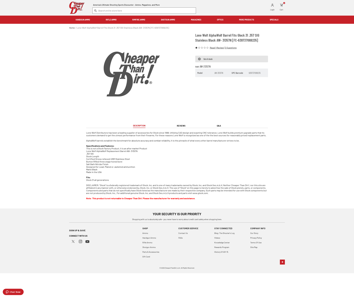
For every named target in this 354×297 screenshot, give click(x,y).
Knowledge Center (222, 242)
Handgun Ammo (149, 238)
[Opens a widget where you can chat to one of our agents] (13, 292)
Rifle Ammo (147, 242)
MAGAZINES (196, 20)
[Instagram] (80, 241)
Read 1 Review (217, 47)
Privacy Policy (256, 238)
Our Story (254, 233)
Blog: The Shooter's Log (224, 233)
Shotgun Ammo (149, 247)
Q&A (219, 125)
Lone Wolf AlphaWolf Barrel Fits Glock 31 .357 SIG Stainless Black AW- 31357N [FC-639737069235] (123, 27)
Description (139, 125)
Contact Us (183, 233)
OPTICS (220, 20)
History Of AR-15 (221, 252)
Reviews (181, 125)
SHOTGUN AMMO (168, 20)
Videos (217, 238)
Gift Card (146, 256)
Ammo (145, 233)
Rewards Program (221, 247)
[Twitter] (73, 241)
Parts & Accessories (150, 252)
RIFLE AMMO (111, 20)
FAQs (180, 238)
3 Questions (231, 47)
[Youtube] (87, 241)
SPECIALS (274, 20)
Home (72, 27)
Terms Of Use (255, 242)
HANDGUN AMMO (83, 20)
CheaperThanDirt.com (172, 268)
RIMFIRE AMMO (138, 20)
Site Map (253, 247)
